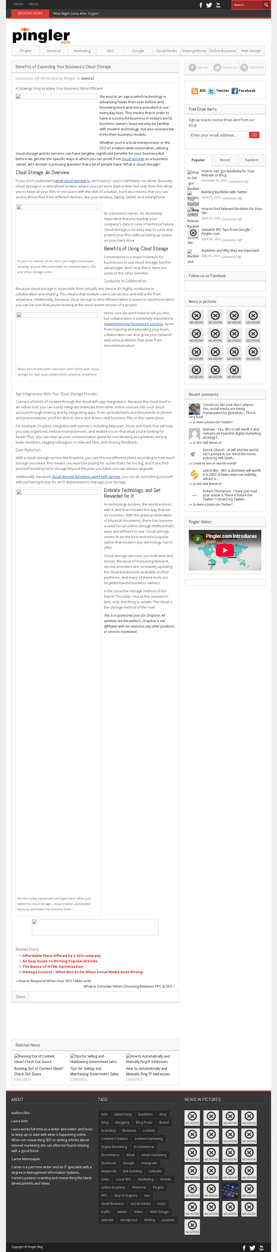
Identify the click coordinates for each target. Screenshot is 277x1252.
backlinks (145, 1114)
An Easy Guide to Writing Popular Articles (60, 961)
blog (104, 1122)
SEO (110, 50)
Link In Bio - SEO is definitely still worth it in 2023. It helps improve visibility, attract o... (232, 474)
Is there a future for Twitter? (213, 422)
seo (147, 1195)
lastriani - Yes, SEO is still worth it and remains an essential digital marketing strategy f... (232, 433)
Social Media (166, 50)
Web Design (251, 50)
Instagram (149, 1163)
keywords (108, 1171)
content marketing (149, 1138)
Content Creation (114, 1138)
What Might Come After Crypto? (76, 13)
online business (113, 1187)
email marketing (154, 1155)
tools (161, 1203)
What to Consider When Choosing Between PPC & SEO (128, 986)
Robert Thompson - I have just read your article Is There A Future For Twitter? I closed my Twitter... (230, 495)
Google (138, 50)
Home (19, 4)
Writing (149, 1220)
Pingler (25, 50)
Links (105, 1179)
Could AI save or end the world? (215, 463)
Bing (163, 1114)
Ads (104, 1114)
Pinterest (139, 1187)
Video (138, 1211)
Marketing (82, 50)
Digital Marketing (114, 1146)
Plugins (158, 1187)
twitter (122, 1211)
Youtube (218, 4)
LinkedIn (155, 1171)
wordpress (128, 1220)
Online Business (222, 50)
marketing (145, 1179)
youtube (168, 1220)
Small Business (112, 1203)
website (107, 1220)
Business (129, 1130)
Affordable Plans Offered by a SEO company (61, 955)
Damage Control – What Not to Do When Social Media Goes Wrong (82, 971)
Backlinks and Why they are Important (230, 250)
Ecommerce (110, 1155)
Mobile (165, 1179)
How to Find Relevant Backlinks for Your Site (232, 210)
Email (131, 1155)
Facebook (200, 4)
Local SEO (123, 1179)
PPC (104, 1195)
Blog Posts (144, 1122)
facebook (108, 1163)
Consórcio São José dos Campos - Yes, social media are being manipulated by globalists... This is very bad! (222, 410)
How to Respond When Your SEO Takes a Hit (54, 980)
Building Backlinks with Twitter (224, 192)
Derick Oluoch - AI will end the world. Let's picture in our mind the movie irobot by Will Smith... (231, 454)
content (149, 1130)
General (54, 50)
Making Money (195, 50)
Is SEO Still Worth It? (207, 443)
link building (132, 1171)
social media (140, 1203)
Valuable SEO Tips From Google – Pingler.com (227, 231)
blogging (122, 1122)
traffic (105, 1211)
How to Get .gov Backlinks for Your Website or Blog (228, 173)
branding (108, 1130)
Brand (164, 1122)
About (33, 4)
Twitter (209, 4)
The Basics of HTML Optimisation (52, 966)
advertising (122, 1114)
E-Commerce (144, 1146)
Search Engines (125, 1195)
